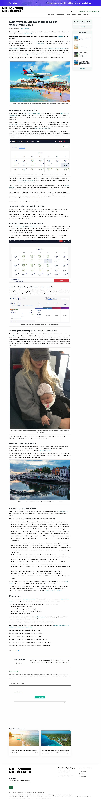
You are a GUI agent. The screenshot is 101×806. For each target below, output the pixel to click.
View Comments (40, 697)
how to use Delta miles (35, 198)
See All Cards (82, 26)
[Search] (98, 15)
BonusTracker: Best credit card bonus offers (24, 750)
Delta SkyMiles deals (45, 450)
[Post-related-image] (24, 738)
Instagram (83, 776)
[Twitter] (71, 11)
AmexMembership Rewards (26, 180)
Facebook (83, 771)
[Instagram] (76, 11)
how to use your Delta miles (32, 113)
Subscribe (82, 11)
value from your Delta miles (42, 128)
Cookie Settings (68, 795)
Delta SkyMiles (40, 43)
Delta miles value (14, 48)
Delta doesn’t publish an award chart (26, 226)
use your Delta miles (29, 599)
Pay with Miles (13, 124)
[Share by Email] (18, 650)
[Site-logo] (13, 10)
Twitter (82, 773)
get (62, 599)
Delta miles (16, 335)
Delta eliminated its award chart (57, 48)
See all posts (82, 68)
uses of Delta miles (39, 617)
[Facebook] (67, 11)
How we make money (27, 33)
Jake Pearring (25, 28)
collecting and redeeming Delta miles (33, 54)
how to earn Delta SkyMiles (53, 590)
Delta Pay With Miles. (62, 511)
